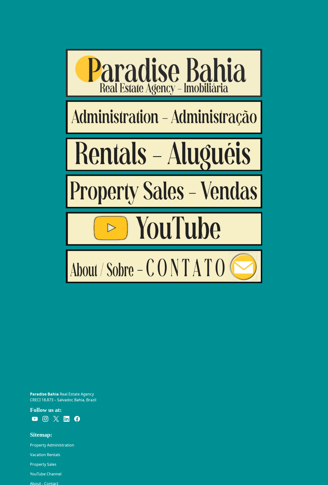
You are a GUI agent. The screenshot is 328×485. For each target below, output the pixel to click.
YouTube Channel (45, 474)
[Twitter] (56, 418)
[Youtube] (35, 418)
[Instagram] (46, 418)
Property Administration (52, 445)
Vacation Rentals (45, 454)
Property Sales (43, 464)
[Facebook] (77, 418)
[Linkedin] (67, 418)
